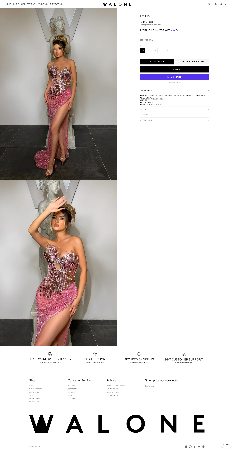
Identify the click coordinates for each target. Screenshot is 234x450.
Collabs (71, 399)
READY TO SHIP (34, 392)
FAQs (70, 395)
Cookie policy (112, 395)
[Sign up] (202, 386)
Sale (31, 395)
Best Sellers (34, 402)
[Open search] (216, 4)
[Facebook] (186, 446)
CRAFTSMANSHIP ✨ (147, 120)
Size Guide (72, 392)
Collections (34, 399)
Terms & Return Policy (116, 386)
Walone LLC (39, 446)
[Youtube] (199, 446)
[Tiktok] (194, 446)
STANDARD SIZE (157, 62)
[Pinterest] (203, 446)
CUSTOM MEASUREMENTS (192, 62)
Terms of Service (113, 392)
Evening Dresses (35, 389)
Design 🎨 (144, 115)
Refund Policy (112, 389)
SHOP (31, 386)
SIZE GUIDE (144, 40)
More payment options (174, 82)
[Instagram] (190, 446)
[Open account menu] (221, 4)
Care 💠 (143, 109)
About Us (71, 386)
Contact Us (72, 389)
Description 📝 (146, 90)
